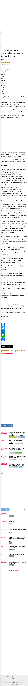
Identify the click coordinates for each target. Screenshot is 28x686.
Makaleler (11, 443)
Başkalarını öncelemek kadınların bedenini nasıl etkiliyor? (17, 457)
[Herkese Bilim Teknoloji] (6, 31)
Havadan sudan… (13, 514)
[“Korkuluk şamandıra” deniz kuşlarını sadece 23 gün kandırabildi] (4, 451)
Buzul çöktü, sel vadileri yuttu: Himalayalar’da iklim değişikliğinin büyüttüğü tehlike (17, 434)
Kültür (10, 523)
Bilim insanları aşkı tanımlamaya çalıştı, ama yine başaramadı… (17, 464)
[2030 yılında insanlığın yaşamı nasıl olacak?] (4, 549)
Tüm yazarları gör (14, 570)
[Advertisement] (14, 15)
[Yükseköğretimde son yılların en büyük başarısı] (4, 564)
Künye (14, 681)
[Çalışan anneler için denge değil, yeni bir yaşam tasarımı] (4, 532)
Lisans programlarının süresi (16, 554)
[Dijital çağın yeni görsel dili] (4, 524)
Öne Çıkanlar (18, 437)
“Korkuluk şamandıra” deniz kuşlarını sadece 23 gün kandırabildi (16, 450)
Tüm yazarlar (23, 509)
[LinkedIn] (14, 332)
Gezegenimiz (11, 437)
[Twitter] (14, 328)
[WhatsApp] (14, 336)
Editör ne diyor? (5, 62)
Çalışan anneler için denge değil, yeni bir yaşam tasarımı (17, 530)
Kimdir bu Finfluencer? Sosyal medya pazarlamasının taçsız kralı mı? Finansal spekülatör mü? (17, 539)
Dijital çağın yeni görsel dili (16, 521)
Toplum (23, 437)
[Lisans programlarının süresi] (4, 557)
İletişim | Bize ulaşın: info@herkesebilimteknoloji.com (15, 682)
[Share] (14, 339)
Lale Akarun (11, 556)
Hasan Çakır (11, 515)
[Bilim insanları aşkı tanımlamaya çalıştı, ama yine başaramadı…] (4, 466)
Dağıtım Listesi (15, 684)
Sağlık (21, 443)
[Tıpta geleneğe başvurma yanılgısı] (4, 443)
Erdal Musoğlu (12, 549)
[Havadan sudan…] (4, 516)
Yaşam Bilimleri (18, 452)
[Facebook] (14, 324)
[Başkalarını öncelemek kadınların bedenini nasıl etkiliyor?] (4, 459)
